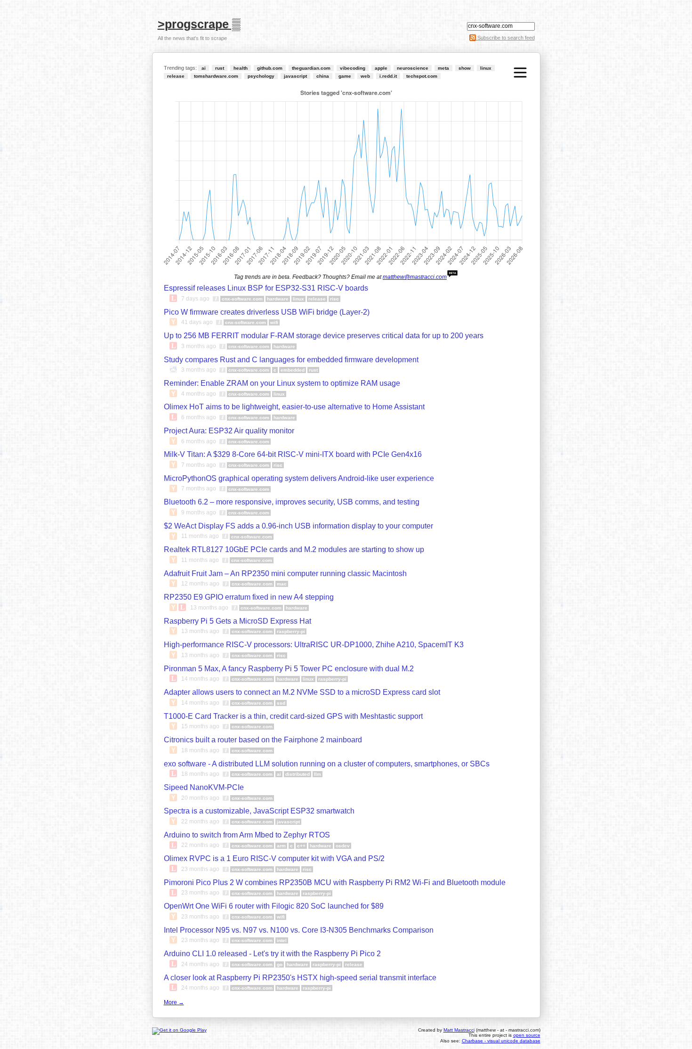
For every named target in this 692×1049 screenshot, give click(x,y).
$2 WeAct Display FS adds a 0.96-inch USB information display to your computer (298, 526)
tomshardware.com (216, 76)
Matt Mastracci (459, 1030)
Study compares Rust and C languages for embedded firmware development (291, 360)
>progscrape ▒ (199, 23)
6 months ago (198, 417)
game (344, 76)
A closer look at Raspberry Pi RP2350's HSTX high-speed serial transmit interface (300, 978)
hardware (278, 298)
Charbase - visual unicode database (501, 1040)
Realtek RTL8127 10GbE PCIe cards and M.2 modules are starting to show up (294, 549)
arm (281, 845)
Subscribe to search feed (505, 38)
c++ (301, 845)
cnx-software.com (242, 298)
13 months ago (209, 607)
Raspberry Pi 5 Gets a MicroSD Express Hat (237, 621)
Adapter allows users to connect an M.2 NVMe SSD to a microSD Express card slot (302, 692)
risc (334, 298)
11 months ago (200, 536)
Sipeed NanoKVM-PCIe (204, 787)
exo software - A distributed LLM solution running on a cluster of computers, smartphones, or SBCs (327, 764)
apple (381, 68)
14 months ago (200, 678)
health (240, 68)
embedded (293, 370)
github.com (269, 68)
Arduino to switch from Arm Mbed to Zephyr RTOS (247, 835)
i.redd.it (388, 76)
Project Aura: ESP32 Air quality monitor (229, 431)
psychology (261, 76)
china (322, 76)
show (465, 68)
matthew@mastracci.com (415, 277)
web (365, 76)
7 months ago (198, 465)
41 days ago (197, 322)
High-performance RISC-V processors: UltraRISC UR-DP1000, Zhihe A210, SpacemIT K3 (314, 645)
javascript (295, 76)
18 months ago (200, 750)
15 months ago (200, 726)
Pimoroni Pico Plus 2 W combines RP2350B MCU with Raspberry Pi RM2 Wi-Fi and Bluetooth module (335, 882)
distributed (297, 774)
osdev (343, 845)
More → (174, 1002)
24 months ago (200, 964)
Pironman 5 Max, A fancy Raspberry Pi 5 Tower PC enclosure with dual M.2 (289, 669)
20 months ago (200, 798)
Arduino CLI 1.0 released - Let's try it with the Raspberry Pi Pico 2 (272, 954)
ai (203, 68)
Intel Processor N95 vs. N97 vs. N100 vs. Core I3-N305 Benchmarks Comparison (299, 930)
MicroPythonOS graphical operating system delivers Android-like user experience (299, 478)
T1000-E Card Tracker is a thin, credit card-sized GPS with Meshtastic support (293, 716)
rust (219, 68)
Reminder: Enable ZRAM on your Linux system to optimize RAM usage (282, 383)
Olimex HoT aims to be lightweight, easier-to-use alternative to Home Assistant (294, 407)
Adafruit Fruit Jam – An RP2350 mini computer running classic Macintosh (285, 573)
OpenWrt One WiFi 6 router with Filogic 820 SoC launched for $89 (274, 906)
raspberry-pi (291, 631)
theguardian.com (311, 68)
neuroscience (412, 68)
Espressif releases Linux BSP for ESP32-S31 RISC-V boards (266, 288)
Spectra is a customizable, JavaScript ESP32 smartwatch (259, 811)
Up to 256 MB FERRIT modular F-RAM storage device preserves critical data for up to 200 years (323, 336)
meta (443, 68)
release (176, 76)
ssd (281, 703)
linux (485, 68)
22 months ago (200, 821)
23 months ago (200, 869)
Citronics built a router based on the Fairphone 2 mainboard (263, 740)
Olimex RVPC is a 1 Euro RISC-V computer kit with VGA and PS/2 (274, 858)
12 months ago (200, 584)
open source (526, 1035)
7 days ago (195, 298)
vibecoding (352, 68)
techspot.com (421, 76)
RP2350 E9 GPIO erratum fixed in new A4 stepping (249, 597)
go (279, 964)
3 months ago (198, 346)
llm (317, 774)
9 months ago (198, 512)
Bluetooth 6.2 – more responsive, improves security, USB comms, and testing (291, 502)
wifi (274, 322)
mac (282, 583)
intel (282, 940)
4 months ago (198, 393)
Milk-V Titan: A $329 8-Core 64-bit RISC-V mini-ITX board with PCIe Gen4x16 (293, 454)
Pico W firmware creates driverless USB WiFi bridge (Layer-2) (267, 312)
